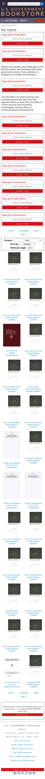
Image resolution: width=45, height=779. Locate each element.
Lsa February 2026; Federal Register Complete (33, 684)
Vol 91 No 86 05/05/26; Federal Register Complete (11, 389)
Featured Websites (22, 760)
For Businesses (22, 752)
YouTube (26, 772)
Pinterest (30, 772)
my (9, 20)
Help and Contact (22, 744)
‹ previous (24, 230)
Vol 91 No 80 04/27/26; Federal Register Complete (11, 648)
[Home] (22, 15)
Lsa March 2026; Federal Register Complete (12, 613)
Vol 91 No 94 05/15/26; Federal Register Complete (33, 281)
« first (11, 230)
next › (37, 230)
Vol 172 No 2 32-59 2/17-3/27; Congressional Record (11, 684)
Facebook (15, 772)
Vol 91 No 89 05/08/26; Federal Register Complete (11, 424)
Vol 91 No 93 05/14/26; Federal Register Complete (11, 281)
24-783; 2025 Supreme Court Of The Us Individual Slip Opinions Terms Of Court (11, 465)
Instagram (22, 772)
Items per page (18, 247)
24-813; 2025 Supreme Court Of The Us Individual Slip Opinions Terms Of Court (11, 505)
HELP (23, 20)
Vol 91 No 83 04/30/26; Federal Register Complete (33, 577)
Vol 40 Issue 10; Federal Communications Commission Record (11, 353)
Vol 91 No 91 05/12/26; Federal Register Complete (33, 353)
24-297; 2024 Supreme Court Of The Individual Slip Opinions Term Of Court (33, 505)
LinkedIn (34, 772)
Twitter (18, 772)
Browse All (12, 25)
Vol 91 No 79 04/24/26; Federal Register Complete (11, 541)
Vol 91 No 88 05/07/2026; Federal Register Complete (33, 389)
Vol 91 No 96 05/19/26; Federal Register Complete (33, 317)
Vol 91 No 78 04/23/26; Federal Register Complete (33, 613)
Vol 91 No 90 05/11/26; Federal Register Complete (33, 424)
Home (3, 25)
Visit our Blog (22, 769)
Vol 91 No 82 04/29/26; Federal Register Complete (11, 577)
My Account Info (22, 748)
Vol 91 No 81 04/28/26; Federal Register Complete (33, 648)
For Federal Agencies (22, 756)
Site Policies (22, 740)
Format (8, 240)
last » (23, 234)
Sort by (14, 244)
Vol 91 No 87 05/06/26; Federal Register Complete (33, 460)
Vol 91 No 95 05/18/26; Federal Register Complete (11, 317)
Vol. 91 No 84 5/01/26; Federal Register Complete (33, 541)
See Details (22, 714)
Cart (40, 20)
